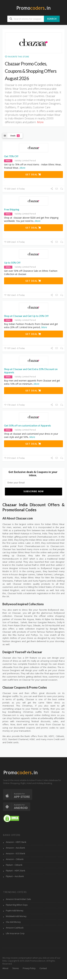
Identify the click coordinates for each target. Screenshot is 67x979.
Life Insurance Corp (15, 933)
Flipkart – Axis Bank (15, 876)
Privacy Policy (29, 968)
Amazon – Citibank (14, 859)
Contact (43, 968)
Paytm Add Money (14, 910)
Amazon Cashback (14, 927)
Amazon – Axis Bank (15, 847)
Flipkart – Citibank (14, 865)
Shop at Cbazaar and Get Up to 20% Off (26, 315)
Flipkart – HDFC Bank (15, 870)
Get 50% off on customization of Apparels (27, 425)
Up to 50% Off (12, 262)
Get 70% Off (11, 156)
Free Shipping (11, 209)
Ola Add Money (13, 922)
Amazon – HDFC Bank (16, 842)
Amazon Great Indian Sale (18, 899)
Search (52, 18)
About (5, 968)
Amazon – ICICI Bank (15, 853)
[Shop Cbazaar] (33, 42)
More (22, 167)
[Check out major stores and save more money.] (33, 7)
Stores (15, 968)
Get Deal (31, 174)
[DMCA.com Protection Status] (11, 818)
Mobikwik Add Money (16, 916)
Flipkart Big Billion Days (16, 904)
